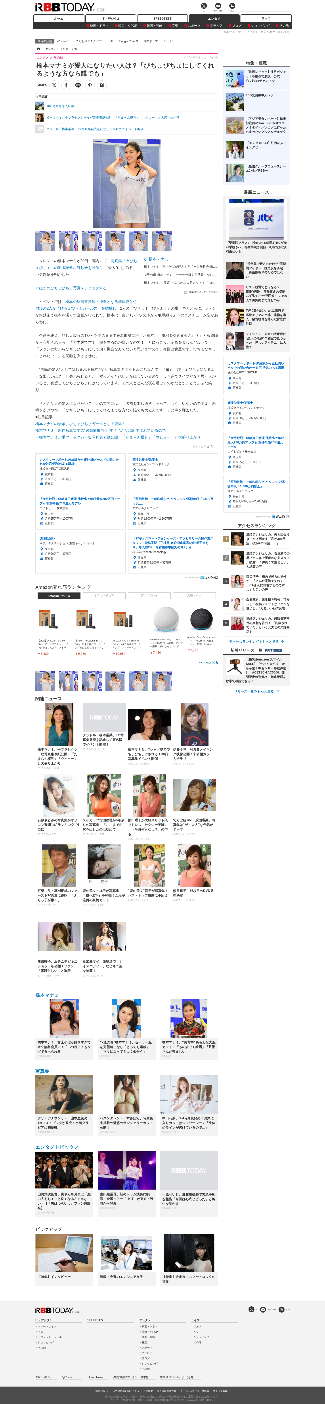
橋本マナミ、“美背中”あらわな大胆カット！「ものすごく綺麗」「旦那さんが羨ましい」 (205, 282)
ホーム (58, 18)
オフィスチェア (104, 595)
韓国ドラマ (150, 41)
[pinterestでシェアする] (90, 85)
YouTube (272, 1310)
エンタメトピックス (57, 1147)
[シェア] (66, 85)
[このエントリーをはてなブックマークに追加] (102, 85)
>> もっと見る (208, 662)
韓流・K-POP (127, 25)
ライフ (266, 18)
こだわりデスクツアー (90, 41)
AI (111, 41)
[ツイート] (54, 85)
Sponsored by (191, 577)
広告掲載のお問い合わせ (126, 1391)
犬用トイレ (194, 595)
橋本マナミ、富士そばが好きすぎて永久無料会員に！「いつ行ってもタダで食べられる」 (206, 266)
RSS (288, 1310)
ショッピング (260, 25)
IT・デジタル (111, 18)
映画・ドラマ (99, 25)
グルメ (197, 1326)
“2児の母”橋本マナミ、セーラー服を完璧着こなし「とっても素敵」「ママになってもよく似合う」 (212, 274)
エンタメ (214, 18)
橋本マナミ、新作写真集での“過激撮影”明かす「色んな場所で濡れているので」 (102, 430)
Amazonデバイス (59, 596)
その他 (284, 25)
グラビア (216, 25)
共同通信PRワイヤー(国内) (130, 1377)
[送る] (78, 85)
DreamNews (95, 1377)
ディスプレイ (149, 595)
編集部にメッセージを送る (203, 292)
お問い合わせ (101, 1391)
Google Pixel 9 (128, 41)
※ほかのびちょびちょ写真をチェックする (71, 288)
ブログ (236, 25)
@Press (67, 1377)
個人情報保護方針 (166, 1391)
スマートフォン (47, 1326)
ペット (197, 1331)
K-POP (168, 41)
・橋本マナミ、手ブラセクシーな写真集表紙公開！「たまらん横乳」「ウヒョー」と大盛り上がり (118, 437)
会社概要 (148, 1391)
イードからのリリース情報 (194, 1391)
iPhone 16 (63, 41)
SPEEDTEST (162, 18)
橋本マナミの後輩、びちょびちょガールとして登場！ (80, 424)
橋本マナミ (159, 259)
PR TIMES (43, 1377)
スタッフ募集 (220, 1391)
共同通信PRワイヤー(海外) (177, 1377)
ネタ (40, 1331)
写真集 (42, 1071)
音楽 (175, 25)
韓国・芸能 (154, 25)
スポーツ (194, 25)
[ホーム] (38, 49)
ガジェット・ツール (50, 1337)
